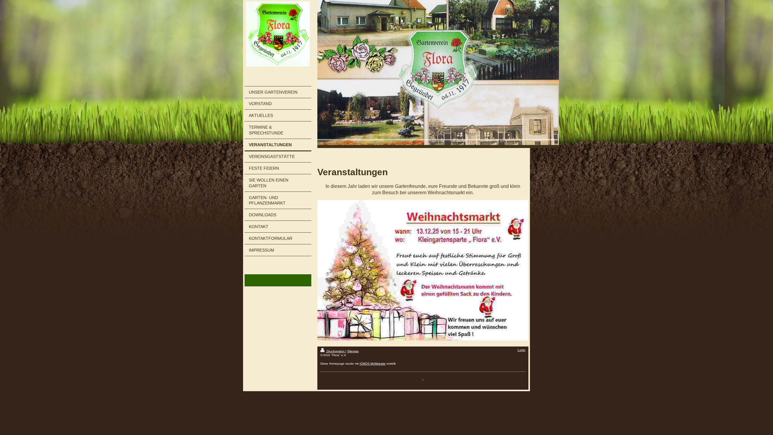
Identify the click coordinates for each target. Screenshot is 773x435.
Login (521, 350)
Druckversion (335, 351)
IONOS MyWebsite (373, 363)
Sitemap (353, 351)
